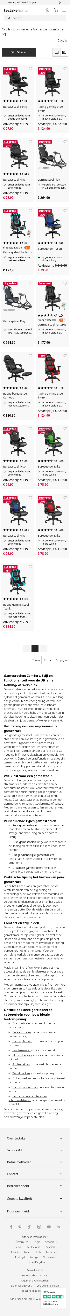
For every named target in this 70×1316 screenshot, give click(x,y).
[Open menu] (64, 10)
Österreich (22, 1242)
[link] (27, 247)
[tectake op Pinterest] (19, 1227)
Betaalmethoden (19, 1162)
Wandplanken (21, 1073)
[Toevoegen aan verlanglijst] (30, 68)
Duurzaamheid (18, 1211)
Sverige (34, 1257)
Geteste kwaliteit (19, 1198)
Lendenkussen (21, 1050)
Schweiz (49, 1242)
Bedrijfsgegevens (21, 1285)
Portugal (20, 1257)
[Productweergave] (56, 52)
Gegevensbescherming (34, 1275)
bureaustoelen (49, 954)
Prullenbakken (21, 1064)
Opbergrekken (21, 1078)
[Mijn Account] (47, 10)
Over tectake (16, 1138)
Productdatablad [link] (12, 247)
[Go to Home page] (16, 10)
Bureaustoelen (21, 1032)
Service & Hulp (17, 1150)
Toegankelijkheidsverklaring (36, 1290)
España (15, 1252)
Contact (12, 1174)
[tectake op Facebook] (11, 1227)
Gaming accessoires (25, 1087)
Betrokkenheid (18, 1186)
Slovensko (49, 1257)
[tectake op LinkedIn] (58, 1226)
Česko (18, 1247)
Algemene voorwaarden (35, 1280)
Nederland (52, 1252)
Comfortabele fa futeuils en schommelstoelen (28, 1098)
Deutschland (33, 1247)
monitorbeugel (45, 975)
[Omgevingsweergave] (64, 52)
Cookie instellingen (48, 1285)
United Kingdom (36, 1262)
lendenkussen (41, 971)
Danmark (50, 1247)
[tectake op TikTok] (29, 1227)
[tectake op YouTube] (49, 1226)
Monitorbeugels (22, 1055)
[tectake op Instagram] (39, 1227)
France (28, 1252)
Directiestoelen (21, 1023)
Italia (38, 1252)
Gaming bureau (22, 1041)
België (36, 1242)
